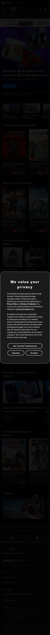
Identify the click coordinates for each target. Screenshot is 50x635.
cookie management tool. (24, 309)
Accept (34, 353)
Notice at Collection (28, 304)
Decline (16, 353)
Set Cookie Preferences (25, 346)
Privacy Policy (12, 304)
